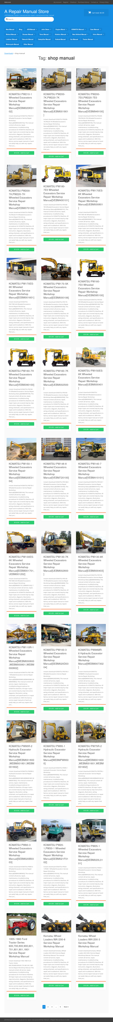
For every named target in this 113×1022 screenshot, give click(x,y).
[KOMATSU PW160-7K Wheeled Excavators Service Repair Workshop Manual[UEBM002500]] (56, 366)
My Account (57, 2)
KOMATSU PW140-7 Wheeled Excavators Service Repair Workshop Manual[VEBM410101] (91, 470)
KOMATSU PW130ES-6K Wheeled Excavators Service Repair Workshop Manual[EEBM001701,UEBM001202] (21, 565)
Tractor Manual (88, 39)
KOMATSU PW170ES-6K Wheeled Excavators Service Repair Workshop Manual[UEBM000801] (90, 199)
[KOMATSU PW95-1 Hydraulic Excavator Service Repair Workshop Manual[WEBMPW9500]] (56, 741)
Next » (66, 1007)
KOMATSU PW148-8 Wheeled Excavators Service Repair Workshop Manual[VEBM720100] (56, 470)
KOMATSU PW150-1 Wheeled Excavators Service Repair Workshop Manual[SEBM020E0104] (21, 472)
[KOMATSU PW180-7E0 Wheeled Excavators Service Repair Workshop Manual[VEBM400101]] (56, 181)
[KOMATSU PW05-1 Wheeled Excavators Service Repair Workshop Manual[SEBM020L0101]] (91, 841)
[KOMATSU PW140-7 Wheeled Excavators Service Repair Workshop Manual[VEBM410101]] (91, 459)
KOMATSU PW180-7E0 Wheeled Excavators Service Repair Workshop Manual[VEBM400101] (56, 193)
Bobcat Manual (11, 34)
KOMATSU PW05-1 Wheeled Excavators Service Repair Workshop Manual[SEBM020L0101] (90, 854)
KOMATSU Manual (78, 29)
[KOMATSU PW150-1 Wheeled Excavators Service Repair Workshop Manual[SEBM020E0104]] (21, 459)
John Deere (45, 29)
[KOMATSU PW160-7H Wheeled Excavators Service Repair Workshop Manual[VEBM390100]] (21, 366)
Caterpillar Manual (44, 39)
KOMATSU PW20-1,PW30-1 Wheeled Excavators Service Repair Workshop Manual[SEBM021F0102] (55, 853)
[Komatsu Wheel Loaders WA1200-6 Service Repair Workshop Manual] (56, 931)
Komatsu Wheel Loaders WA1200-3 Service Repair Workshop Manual (89, 941)
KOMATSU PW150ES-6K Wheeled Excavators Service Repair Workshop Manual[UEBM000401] (90, 379)
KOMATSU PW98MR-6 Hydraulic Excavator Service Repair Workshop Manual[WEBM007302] (91, 658)
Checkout (73, 2)
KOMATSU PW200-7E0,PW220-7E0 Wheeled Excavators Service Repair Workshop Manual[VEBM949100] (91, 102)
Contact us (94, 2)
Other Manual (28, 44)
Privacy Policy (104, 2)
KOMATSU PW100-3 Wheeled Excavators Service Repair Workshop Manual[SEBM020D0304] (56, 658)
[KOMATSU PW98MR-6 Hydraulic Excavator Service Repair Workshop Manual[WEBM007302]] (91, 645)
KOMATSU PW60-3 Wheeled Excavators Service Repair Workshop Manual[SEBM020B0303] (21, 853)
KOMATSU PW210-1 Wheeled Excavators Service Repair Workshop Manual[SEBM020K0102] (21, 102)
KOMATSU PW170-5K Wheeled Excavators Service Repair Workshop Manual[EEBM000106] (56, 290)
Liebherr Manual (11, 39)
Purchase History (83, 2)
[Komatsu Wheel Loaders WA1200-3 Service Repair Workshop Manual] (91, 931)
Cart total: (97, 13)
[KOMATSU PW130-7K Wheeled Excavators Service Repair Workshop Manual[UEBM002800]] (56, 552)
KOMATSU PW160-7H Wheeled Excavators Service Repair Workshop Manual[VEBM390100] (21, 377)
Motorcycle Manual (12, 44)
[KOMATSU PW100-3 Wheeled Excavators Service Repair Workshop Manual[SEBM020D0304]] (56, 645)
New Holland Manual (79, 34)
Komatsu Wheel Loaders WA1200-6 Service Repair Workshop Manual (54, 941)
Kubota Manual (60, 39)
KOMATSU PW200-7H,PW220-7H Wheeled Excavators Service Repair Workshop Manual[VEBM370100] (21, 199)
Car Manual (74, 39)
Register (65, 2)
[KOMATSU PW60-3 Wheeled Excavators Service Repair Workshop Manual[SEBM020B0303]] (21, 840)
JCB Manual (31, 29)
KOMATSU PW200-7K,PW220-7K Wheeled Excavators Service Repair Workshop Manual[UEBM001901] (55, 104)
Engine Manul (60, 29)
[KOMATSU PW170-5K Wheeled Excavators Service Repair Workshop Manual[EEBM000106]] (56, 279)
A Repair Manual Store (26, 11)
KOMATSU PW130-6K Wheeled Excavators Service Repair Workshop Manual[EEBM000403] (91, 563)
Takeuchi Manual (27, 39)
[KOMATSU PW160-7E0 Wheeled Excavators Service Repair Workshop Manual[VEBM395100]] (91, 277)
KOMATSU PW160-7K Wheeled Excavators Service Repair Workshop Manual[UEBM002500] (55, 379)
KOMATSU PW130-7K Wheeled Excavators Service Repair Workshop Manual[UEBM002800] (55, 565)
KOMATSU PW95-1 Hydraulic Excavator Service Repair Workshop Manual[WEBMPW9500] (56, 754)
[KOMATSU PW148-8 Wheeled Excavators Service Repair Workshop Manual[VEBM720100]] (56, 459)
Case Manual (94, 29)
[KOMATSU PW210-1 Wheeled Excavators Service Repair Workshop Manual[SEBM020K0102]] (21, 89)
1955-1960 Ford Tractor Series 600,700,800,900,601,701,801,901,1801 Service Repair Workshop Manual (21, 947)
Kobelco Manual (60, 34)
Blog (20, 29)
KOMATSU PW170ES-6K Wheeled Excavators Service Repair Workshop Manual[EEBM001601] (21, 290)
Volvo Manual (97, 34)
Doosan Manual (28, 34)
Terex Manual (44, 34)
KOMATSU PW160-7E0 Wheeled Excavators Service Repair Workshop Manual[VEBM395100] (91, 288)
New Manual (10, 29)
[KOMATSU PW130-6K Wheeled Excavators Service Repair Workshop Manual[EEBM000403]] (91, 552)
